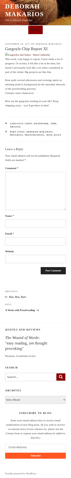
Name (9, 216)
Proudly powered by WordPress (20, 473)
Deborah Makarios (49, 44)
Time (54, 124)
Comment (11, 168)
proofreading (35, 135)
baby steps (17, 132)
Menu (37, 30)
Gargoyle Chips (21, 124)
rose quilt (54, 135)
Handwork (41, 124)
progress (16, 135)
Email (9, 233)
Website (9, 251)
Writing (15, 127)
